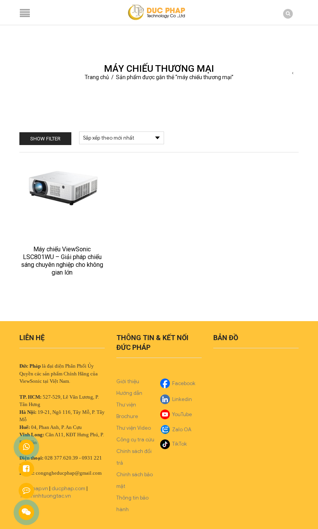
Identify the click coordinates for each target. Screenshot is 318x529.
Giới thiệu (127, 381)
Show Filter (45, 139)
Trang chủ (97, 77)
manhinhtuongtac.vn (46, 496)
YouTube (182, 414)
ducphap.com (68, 488)
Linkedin (182, 399)
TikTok (179, 444)
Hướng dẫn (129, 393)
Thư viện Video (133, 428)
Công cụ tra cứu (135, 439)
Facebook (183, 383)
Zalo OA (181, 429)
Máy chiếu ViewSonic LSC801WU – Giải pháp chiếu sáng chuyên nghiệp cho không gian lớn (62, 260)
